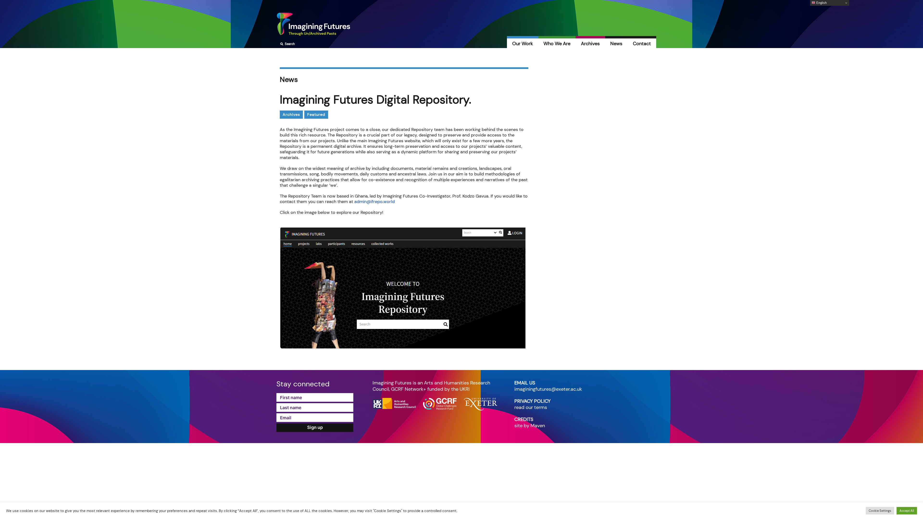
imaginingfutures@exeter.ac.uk (548, 389)
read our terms (530, 407)
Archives (590, 43)
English (821, 3)
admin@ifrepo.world (374, 201)
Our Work (522, 43)
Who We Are (556, 43)
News (616, 43)
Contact (642, 43)
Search (287, 44)
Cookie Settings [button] (880, 511)
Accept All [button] (906, 511)
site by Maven (529, 425)
